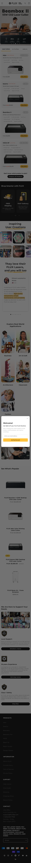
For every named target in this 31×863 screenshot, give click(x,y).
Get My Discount (15, 440)
